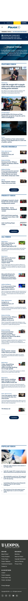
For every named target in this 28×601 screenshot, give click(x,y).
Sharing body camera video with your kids (8, 182)
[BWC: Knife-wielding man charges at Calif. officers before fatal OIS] (22, 379)
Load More (14, 190)
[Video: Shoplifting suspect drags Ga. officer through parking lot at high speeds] (22, 364)
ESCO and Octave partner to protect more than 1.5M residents (9, 216)
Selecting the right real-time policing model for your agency (11, 37)
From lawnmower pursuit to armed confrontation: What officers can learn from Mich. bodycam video (10, 173)
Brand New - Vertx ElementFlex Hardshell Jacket (9, 209)
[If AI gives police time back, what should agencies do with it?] (22, 286)
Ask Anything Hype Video (8, 223)
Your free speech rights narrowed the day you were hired (9, 397)
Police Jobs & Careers (6, 151)
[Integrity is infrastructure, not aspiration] (23, 152)
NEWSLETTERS (10, 22)
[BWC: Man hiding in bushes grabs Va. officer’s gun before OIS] (22, 243)
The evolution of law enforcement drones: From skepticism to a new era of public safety (13, 140)
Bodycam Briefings (5, 160)
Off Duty (3, 179)
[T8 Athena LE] (22, 410)
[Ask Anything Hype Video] (23, 224)
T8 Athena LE (5, 409)
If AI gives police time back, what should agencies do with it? (8, 287)
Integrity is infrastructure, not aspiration (7, 154)
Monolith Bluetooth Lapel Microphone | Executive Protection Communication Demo (8, 276)
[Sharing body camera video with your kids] (23, 181)
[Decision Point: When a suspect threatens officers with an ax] (23, 161)
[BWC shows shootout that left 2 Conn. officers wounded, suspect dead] (22, 257)
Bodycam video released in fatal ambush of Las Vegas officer (15, 466)
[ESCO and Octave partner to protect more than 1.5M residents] (23, 216)
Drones (3, 137)
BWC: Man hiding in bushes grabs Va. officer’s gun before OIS (8, 244)
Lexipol (11, 591)
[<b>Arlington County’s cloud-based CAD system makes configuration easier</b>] (23, 201)
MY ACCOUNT (17, 22)
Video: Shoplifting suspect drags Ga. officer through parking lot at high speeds (9, 366)
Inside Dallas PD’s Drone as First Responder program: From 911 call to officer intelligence (13, 115)
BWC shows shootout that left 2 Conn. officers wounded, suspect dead (8, 260)
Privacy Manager (5, 585)
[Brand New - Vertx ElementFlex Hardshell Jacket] (23, 209)
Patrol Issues (4, 82)
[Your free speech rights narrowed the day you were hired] (22, 395)
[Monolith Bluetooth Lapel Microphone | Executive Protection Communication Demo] (22, 275)
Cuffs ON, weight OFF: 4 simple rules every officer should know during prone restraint (13, 86)
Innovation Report (5, 112)
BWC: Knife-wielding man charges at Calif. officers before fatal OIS (9, 380)
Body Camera (4, 241)
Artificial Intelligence (6, 284)
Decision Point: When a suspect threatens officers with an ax (9, 163)
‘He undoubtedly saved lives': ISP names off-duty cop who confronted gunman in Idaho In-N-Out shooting (15, 477)
